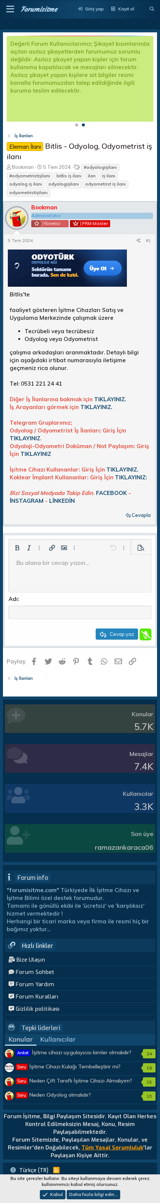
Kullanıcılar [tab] (58, 1039)
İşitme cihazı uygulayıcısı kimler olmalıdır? (74, 1052)
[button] (10, 9)
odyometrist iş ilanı (105, 184)
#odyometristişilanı (29, 175)
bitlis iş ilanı (69, 175)
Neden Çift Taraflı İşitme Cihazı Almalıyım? (74, 1080)
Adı (13, 598)
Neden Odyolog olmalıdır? (54, 1094)
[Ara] (152, 9)
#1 (148, 240)
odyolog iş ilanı (25, 184)
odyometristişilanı (28, 192)
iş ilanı (108, 175)
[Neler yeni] (141, 9)
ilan (92, 175)
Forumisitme (39, 9)
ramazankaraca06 (124, 847)
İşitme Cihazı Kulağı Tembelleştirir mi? (69, 1066)
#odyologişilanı (100, 167)
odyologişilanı (63, 184)
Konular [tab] (21, 1039)
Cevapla (141, 515)
